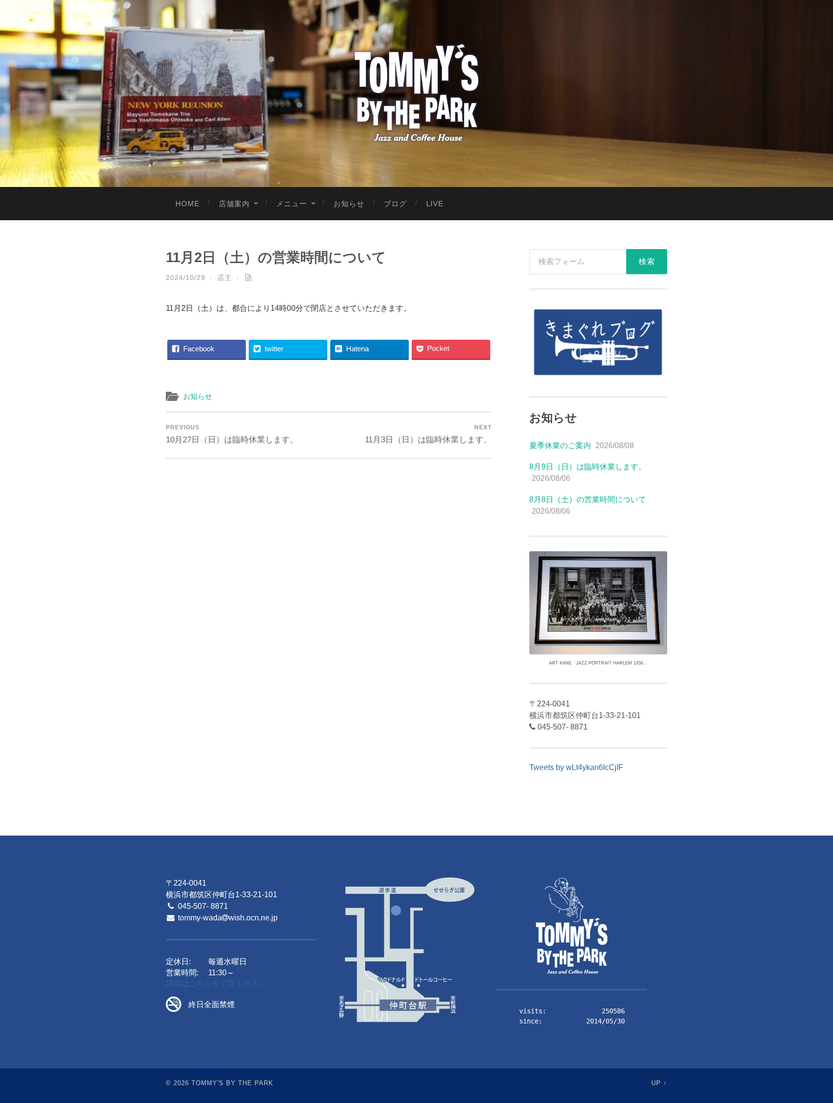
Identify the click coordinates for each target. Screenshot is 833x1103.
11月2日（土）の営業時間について (276, 257)
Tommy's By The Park (232, 1083)
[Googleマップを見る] (406, 950)
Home (187, 203)
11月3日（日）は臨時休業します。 (428, 434)
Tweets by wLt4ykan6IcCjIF (576, 767)
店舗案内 (234, 203)
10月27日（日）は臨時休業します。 (232, 434)
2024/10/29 (185, 277)
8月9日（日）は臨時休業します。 (587, 467)
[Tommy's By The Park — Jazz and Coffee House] (417, 92)
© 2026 (177, 1083)
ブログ (395, 203)
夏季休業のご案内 (560, 445)
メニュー (291, 203)
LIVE (434, 203)
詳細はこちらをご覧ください (216, 983)
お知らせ (349, 203)
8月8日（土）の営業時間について (587, 499)
